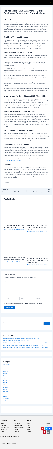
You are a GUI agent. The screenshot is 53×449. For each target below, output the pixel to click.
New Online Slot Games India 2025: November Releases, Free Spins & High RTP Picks (23, 345)
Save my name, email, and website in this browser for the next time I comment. (24, 303)
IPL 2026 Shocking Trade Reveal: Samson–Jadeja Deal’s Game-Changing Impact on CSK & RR (25, 343)
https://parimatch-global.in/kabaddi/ (12, 160)
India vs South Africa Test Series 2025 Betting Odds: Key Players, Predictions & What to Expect (25, 347)
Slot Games (6, 398)
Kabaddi (5, 396)
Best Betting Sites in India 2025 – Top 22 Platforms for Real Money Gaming (37, 227)
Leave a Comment (7, 229)
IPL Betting (5, 394)
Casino (5, 378)
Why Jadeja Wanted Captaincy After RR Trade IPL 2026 (16, 340)
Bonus (4, 375)
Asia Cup (5, 366)
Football (5, 389)
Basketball (5, 371)
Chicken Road (6, 380)
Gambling (5, 391)
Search (47, 323)
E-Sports (5, 387)
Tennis (4, 400)
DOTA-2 (5, 385)
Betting (13, 229)
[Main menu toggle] (50, 2)
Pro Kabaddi (7, 181)
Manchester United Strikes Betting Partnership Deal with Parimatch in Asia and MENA (37, 260)
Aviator (5, 369)
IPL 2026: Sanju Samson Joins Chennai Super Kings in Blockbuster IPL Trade (21, 338)
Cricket (5, 382)
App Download (6, 364)
